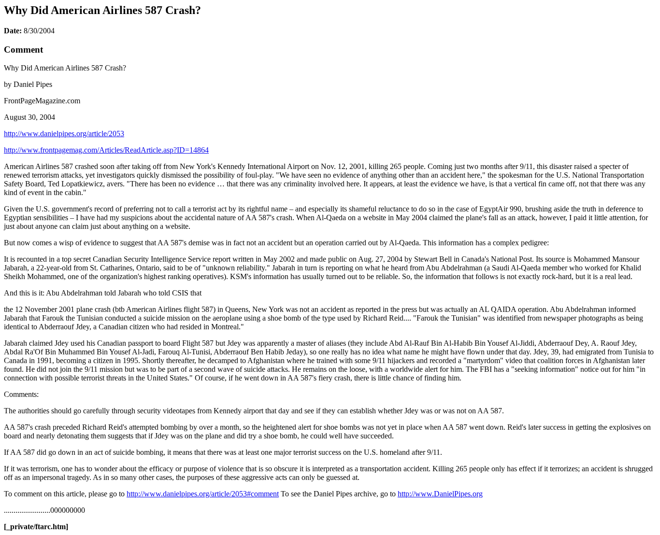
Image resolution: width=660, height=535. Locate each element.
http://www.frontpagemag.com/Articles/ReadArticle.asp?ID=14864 (106, 150)
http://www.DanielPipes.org (440, 494)
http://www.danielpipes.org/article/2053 (64, 133)
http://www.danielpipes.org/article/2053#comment (203, 494)
